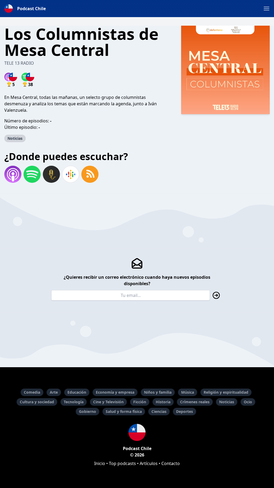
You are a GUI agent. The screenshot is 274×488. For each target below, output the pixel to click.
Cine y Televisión (108, 401)
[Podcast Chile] (137, 432)
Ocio (248, 401)
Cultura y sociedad (37, 401)
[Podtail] (51, 174)
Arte (54, 392)
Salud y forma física (124, 411)
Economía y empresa (115, 392)
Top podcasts (122, 463)
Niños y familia (158, 392)
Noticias (14, 138)
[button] (266, 8)
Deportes (184, 411)
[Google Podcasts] (70, 174)
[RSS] (90, 174)
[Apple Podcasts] (12, 174)
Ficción (139, 401)
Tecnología (73, 401)
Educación (76, 392)
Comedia (32, 392)
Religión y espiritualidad (226, 392)
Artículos (149, 463)
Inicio (99, 463)
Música (187, 392)
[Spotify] (32, 174)
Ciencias (158, 411)
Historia (163, 401)
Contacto (170, 463)
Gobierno (87, 411)
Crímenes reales (195, 401)
